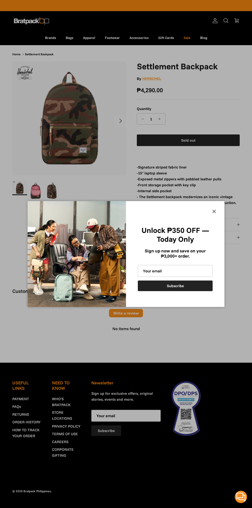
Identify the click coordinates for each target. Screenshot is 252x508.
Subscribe (175, 285)
